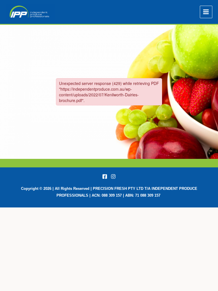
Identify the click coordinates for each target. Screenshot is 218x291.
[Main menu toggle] (206, 12)
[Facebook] (104, 176)
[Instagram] (113, 176)
